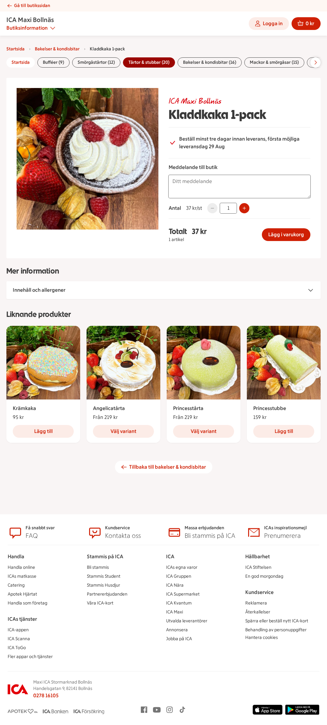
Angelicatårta (109, 408)
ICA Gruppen (178, 576)
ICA (170, 556)
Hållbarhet (257, 556)
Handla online (21, 567)
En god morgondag (264, 576)
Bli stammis (98, 567)
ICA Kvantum (179, 603)
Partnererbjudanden (107, 594)
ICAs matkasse (22, 576)
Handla (16, 556)
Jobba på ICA (179, 638)
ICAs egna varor (181, 567)
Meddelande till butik (193, 167)
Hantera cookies (261, 637)
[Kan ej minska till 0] (212, 208)
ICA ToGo (17, 647)
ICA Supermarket (183, 594)
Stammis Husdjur (103, 585)
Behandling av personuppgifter (276, 630)
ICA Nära (175, 585)
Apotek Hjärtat (22, 594)
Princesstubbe (269, 408)
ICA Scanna (19, 638)
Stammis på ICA (105, 556)
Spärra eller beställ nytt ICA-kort (276, 621)
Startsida (15, 49)
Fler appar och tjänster (30, 656)
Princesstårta (188, 408)
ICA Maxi (174, 612)
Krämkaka (24, 408)
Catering (16, 585)
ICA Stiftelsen (258, 567)
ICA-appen (18, 630)
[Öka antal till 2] (244, 208)
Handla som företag (27, 603)
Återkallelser (257, 612)
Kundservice (259, 592)
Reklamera (256, 603)
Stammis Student (103, 576)
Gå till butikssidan (32, 5)
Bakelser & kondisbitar (57, 49)
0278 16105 (45, 695)
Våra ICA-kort (100, 603)
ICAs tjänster (22, 619)
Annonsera (177, 630)
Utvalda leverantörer (186, 621)
